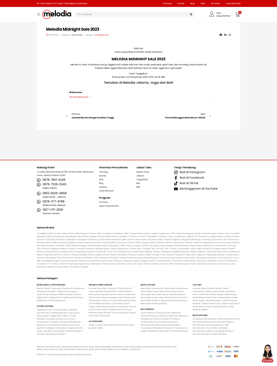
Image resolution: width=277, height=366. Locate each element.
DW (225, 239)
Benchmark (71, 236)
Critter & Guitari (232, 236)
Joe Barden (183, 248)
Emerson (123, 242)
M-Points (215, 3)
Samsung (200, 257)
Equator (145, 242)
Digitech (176, 239)
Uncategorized (101, 35)
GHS (123, 245)
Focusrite (226, 242)
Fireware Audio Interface (168, 312)
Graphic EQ (73, 328)
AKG (99, 233)
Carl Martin (123, 236)
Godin (145, 245)
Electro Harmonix (86, 242)
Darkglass (71, 239)
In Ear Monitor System (58, 325)
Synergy (201, 260)
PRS (59, 257)
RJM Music (88, 257)
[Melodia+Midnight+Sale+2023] (225, 35)
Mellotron (202, 251)
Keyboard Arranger (67, 291)
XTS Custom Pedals (79, 266)
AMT (127, 233)
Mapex (157, 251)
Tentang (167, 3)
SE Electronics (225, 257)
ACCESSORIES (95, 321)
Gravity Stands (181, 245)
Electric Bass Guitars (177, 300)
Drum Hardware (120, 312)
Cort (195, 236)
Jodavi (173, 248)
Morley (91, 254)
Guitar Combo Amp (211, 303)
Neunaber (122, 254)
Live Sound (74, 312)
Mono (59, 254)
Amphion (119, 233)
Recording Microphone (151, 325)
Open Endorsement (109, 205)
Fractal (50, 245)
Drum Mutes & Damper (100, 303)
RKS (97, 257)
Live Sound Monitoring (70, 321)
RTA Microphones (215, 325)
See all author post (79, 97)
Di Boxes (54, 321)
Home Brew (220, 245)
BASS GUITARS (148, 284)
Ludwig (122, 251)
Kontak (180, 3)
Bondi (101, 236)
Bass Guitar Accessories (152, 288)
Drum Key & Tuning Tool (101, 300)
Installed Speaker (59, 312)
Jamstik (146, 248)
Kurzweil (48, 251)
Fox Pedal (41, 245)
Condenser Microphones (204, 318)
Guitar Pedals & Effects (216, 306)
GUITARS (197, 284)
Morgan (83, 254)
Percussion (105, 315)
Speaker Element (55, 318)
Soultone (82, 260)
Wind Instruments (57, 300)
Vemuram (202, 263)
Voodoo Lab (228, 263)
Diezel (168, 239)
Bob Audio (83, 236)
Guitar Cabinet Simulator (210, 300)
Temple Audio (109, 263)
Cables (92, 325)
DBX (124, 239)
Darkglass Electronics (88, 239)
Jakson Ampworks (119, 248)
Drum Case (95, 297)
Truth (146, 263)
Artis (203, 3)
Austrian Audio (209, 233)
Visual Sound (215, 263)
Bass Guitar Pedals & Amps (153, 300)
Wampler (41, 266)
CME (189, 236)
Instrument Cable (105, 325)
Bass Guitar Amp (148, 294)
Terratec (122, 263)
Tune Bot (154, 263)
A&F (50, 233)
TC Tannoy (53, 263)
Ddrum (131, 239)
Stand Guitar (224, 297)
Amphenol (108, 233)
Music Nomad (103, 254)
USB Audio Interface (178, 315)
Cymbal (112, 288)
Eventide (160, 242)
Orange (156, 254)
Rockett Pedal (126, 257)
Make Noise (138, 251)
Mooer (67, 254)
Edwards (63, 242)
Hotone (45, 248)
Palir (163, 254)
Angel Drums (137, 233)
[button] (237, 14)
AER (77, 233)
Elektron (113, 242)
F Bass (169, 242)
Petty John (190, 254)
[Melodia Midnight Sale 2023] (221, 35)
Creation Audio (216, 236)
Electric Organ (43, 288)
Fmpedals (208, 242)
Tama (220, 260)
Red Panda (68, 257)
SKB (38, 260)
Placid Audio (232, 254)
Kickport (207, 248)
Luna (129, 251)
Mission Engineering (46, 254)
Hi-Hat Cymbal (124, 291)
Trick (129, 263)
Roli (161, 257)
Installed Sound (44, 309)
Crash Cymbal (95, 291)
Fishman (198, 242)
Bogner (93, 236)
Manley (149, 251)
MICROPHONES (200, 315)
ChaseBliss (152, 236)
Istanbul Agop (102, 248)
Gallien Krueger (79, 245)
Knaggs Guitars (220, 248)
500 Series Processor (163, 328)
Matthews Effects (181, 251)
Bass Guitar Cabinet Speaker (171, 294)
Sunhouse (177, 260)
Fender (189, 242)
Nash (113, 254)
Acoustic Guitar (200, 288)
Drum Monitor (105, 312)
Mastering (153, 331)
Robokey (104, 257)
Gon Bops (154, 245)
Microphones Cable (124, 325)
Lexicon (91, 251)
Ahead (92, 233)
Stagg (144, 260)
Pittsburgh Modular (215, 254)
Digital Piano (42, 297)
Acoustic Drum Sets (98, 288)
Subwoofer (59, 331)
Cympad (50, 239)
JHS (166, 248)
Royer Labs (170, 257)
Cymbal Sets (110, 291)
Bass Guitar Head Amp (176, 297)
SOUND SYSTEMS (45, 306)
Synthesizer (68, 297)
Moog (75, 254)
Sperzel (128, 260)
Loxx (110, 251)
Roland (138, 257)
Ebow (49, 242)
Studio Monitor (181, 331)
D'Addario (60, 239)
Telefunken (96, 263)
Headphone (146, 318)
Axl (232, 233)
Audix (198, 233)
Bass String (177, 291)
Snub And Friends (69, 260)
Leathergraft (80, 251)
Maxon (193, 251)
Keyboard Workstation (47, 294)
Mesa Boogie (215, 251)
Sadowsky (190, 257)
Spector (119, 260)
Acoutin (57, 233)
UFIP (170, 263)
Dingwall (186, 239)
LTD (115, 251)
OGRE (147, 254)
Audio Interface (148, 312)
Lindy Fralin (102, 251)
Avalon (221, 233)
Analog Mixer (43, 315)
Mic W (226, 251)
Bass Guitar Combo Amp (152, 297)
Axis (228, 233)
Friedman (60, 245)
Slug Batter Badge (50, 260)
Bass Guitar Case (150, 291)
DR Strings (196, 239)
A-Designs (42, 233)
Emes (131, 242)
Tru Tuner (137, 263)
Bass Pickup (165, 291)
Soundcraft (94, 260)
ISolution (81, 248)
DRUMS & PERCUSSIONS (100, 284)
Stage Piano (55, 297)
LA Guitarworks (66, 251)
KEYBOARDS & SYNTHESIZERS (51, 284)
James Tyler (135, 248)
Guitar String (198, 297)
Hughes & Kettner (59, 248)
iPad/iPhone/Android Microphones (209, 321)
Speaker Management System (51, 334)
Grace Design (166, 245)
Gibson (130, 245)
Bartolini (60, 236)
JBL (153, 248)
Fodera (235, 242)
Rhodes (78, 257)
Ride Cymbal (95, 294)
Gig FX (138, 245)
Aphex (156, 233)
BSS (114, 236)
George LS (114, 245)
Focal (217, 242)
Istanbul (90, 248)
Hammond (208, 245)
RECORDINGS (147, 309)
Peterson (180, 254)
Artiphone (165, 233)
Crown (41, 239)
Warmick (51, 266)
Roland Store (142, 172)
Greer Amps (196, 245)
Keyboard (56, 288)
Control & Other (60, 309)
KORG (231, 248)
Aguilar (84, 233)
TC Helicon (42, 263)
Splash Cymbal (109, 294)
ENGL (138, 242)
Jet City (159, 248)
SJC (235, 257)
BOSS (108, 236)
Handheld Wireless (224, 331)
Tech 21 (63, 263)
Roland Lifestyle (151, 257)
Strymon (152, 260)
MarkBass (166, 251)
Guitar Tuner (211, 297)
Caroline (134, 236)
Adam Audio (68, 233)
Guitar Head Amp (230, 303)
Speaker (48, 331)
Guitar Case (211, 291)
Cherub (162, 236)
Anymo (147, 233)
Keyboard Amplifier (47, 291)
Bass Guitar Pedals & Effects (154, 303)
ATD (173, 233)
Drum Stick (118, 303)
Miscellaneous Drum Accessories (112, 306)
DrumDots (217, 239)
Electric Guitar (214, 288)
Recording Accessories (166, 321)
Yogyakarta (142, 179)
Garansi (103, 187)
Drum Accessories (126, 294)
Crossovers (60, 328)
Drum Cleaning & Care (112, 297)
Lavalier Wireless (219, 334)
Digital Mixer (56, 315)
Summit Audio (164, 260)
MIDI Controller (66, 294)
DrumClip (206, 239)
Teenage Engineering (79, 263)
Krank (39, 251)
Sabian (180, 257)
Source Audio (107, 260)
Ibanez (72, 248)
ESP (152, 242)
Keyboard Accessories (73, 288)
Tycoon (163, 263)
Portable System (73, 331)
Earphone (41, 325)
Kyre (55, 251)
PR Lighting (51, 257)
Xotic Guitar (62, 266)
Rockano (114, 257)
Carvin (142, 236)
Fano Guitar (178, 242)
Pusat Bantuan (233, 3)
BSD (138, 187)
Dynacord (233, 239)
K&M (193, 248)
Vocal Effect (212, 328)
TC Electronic (231, 260)
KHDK (199, 248)
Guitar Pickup (217, 294)
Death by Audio (156, 239)
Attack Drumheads (185, 233)
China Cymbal (124, 288)
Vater (193, 263)
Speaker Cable (96, 328)
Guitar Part (204, 294)
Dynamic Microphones (228, 318)
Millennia (234, 251)
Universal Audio (181, 263)
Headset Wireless (201, 334)
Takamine (211, 260)
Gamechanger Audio (98, 245)
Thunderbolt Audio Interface (154, 315)
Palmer (170, 254)
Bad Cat (51, 236)
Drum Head (130, 297)
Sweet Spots (189, 260)
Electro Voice (101, 242)
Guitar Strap (230, 294)
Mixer (65, 315)
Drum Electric (102, 309)
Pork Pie (40, 257)
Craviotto (203, 236)
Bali (138, 183)
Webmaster (77, 35)
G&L (68, 245)
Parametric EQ (166, 331)
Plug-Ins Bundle (161, 318)
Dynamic (41, 242)
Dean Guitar (141, 239)
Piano (77, 294)
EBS (55, 242)
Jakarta (140, 175)
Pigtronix (201, 254)
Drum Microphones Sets (125, 300)
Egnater (72, 242)
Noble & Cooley (136, 254)
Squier (136, 260)
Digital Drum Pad (117, 309)
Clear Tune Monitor (177, 236)
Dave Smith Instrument (110, 239)
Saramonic (212, 257)
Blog (192, 3)
